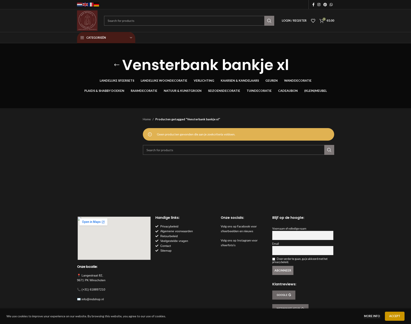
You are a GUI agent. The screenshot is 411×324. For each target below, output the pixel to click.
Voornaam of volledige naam (289, 228)
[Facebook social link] (313, 4)
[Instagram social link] (319, 4)
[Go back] (116, 65)
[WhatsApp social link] (331, 4)
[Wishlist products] (313, 20)
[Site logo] (87, 20)
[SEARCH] (269, 21)
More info (372, 316)
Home (147, 119)
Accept (394, 316)
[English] (85, 4)
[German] (96, 4)
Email (275, 243)
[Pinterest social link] (325, 4)
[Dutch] (80, 4)
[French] (91, 4)
